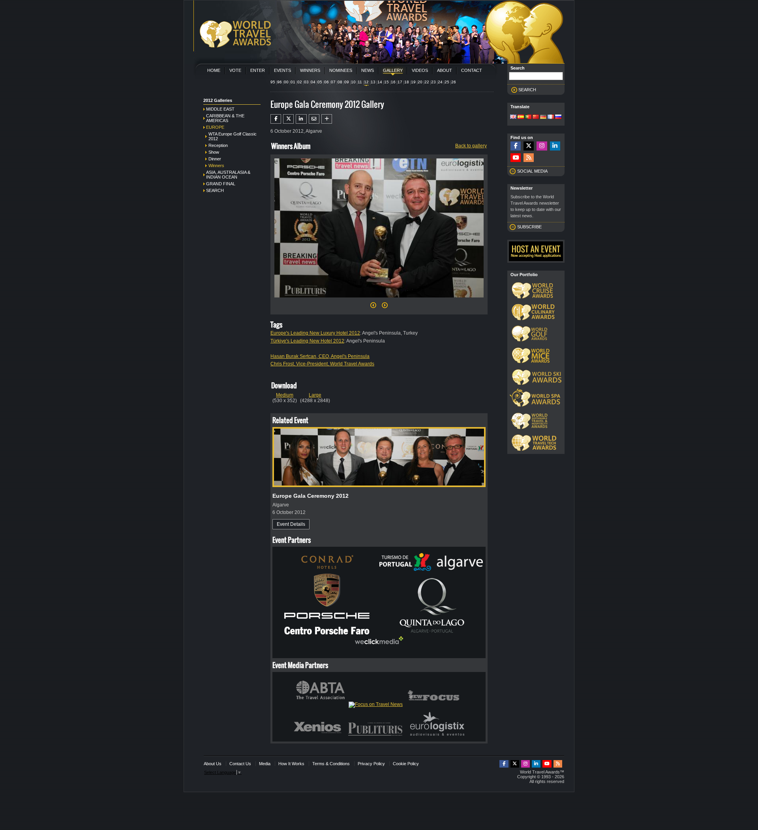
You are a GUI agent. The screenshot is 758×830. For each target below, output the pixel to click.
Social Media (532, 171)
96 (279, 82)
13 (373, 82)
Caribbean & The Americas (225, 118)
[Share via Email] (314, 119)
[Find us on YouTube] (515, 157)
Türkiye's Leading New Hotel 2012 (307, 341)
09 (346, 82)
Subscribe (529, 226)
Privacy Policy (371, 763)
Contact (471, 70)
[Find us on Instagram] (542, 146)
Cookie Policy (406, 763)
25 (447, 82)
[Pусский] (558, 117)
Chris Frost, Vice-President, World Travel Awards (322, 364)
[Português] (528, 117)
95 (272, 82)
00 (286, 82)
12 (366, 82)
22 (426, 82)
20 (420, 82)
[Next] (379, 300)
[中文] (536, 117)
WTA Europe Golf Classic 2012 (232, 136)
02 (299, 82)
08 (340, 82)
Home (213, 70)
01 (293, 82)
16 (393, 82)
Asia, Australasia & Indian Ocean (228, 174)
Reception (218, 145)
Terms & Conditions (331, 763)
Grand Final (220, 183)
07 (333, 82)
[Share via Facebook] (276, 119)
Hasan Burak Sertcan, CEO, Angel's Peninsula (320, 356)
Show (213, 152)
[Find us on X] (528, 146)
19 (413, 82)
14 (379, 82)
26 (453, 82)
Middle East (220, 109)
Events (282, 70)
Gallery (393, 70)
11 (360, 82)
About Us (212, 763)
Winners (310, 70)
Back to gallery (471, 146)
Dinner (214, 158)
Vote (235, 70)
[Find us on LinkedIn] (555, 146)
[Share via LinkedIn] (301, 119)
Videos (420, 70)
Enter (257, 70)
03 (306, 82)
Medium (284, 395)
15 (386, 82)
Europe (215, 127)
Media (264, 763)
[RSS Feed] (528, 157)
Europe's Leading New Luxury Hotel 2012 (315, 333)
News (367, 70)
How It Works (291, 763)
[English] (513, 117)
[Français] (551, 117)
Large (315, 395)
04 (313, 82)
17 (400, 82)
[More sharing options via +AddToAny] (327, 119)
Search (215, 190)
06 (326, 82)
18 (406, 82)
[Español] (521, 117)
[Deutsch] (543, 117)
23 (433, 82)
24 (440, 82)
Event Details (291, 524)
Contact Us (240, 763)
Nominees (340, 70)
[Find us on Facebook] (515, 146)
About (444, 70)
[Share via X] (288, 119)
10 (353, 82)
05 (319, 82)
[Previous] (373, 307)
